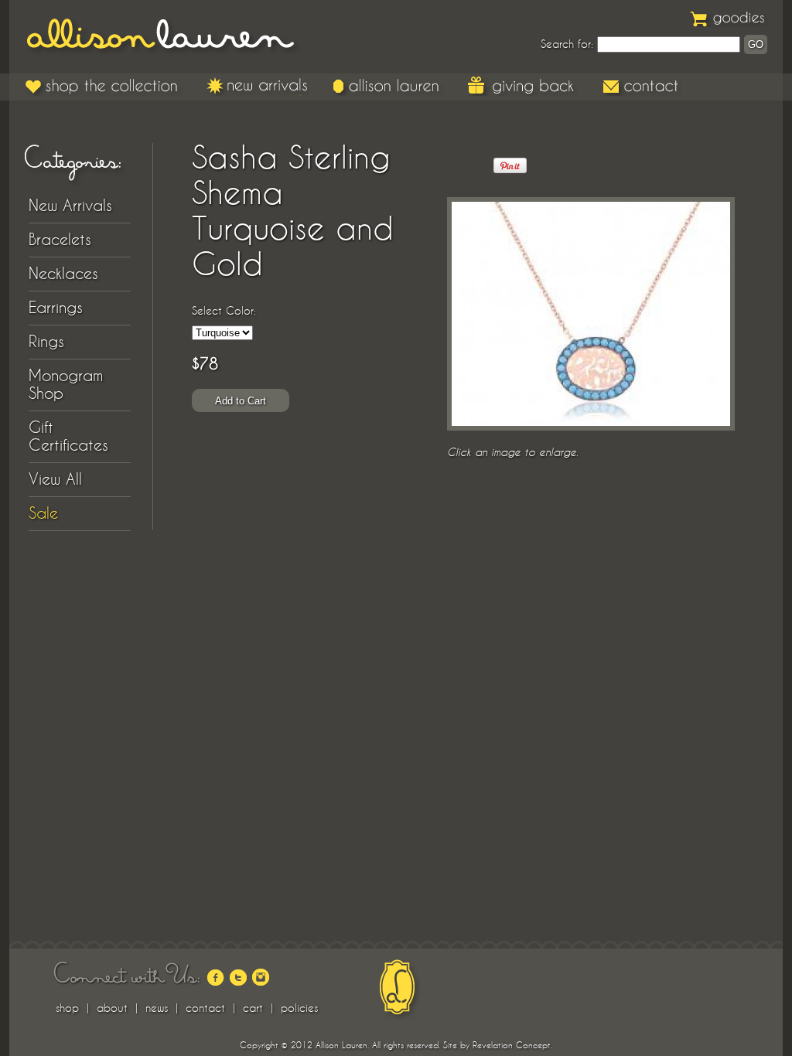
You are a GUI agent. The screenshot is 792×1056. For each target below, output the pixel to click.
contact (205, 1008)
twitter (238, 977)
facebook (216, 977)
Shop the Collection (104, 86)
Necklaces (63, 273)
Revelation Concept (512, 1045)
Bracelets (60, 239)
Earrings (56, 307)
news (156, 1008)
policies (299, 1008)
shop (67, 1008)
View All (55, 479)
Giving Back (522, 86)
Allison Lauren (172, 36)
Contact (641, 86)
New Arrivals (258, 86)
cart (253, 1008)
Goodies (728, 17)
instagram (260, 977)
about (112, 1008)
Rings (46, 341)
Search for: (567, 44)
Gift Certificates (68, 436)
